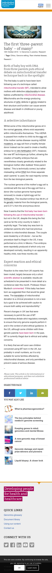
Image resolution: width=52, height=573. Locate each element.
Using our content (12, 523)
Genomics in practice (30, 52)
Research (42, 52)
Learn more (32, 568)
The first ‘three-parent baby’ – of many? (23, 46)
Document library (12, 519)
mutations (8, 143)
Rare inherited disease (38, 55)
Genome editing (22, 55)
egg (41, 136)
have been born (26, 332)
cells (18, 101)
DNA (23, 172)
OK (19, 568)
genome (18, 129)
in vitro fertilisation (22, 150)
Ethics (13, 55)
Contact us (9, 527)
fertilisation (9, 198)
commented (18, 288)
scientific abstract (12, 277)
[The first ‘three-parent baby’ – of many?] (22, 32)
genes (34, 101)
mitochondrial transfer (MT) (16, 87)
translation (19, 295)
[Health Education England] (33, 7)
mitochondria (31, 91)
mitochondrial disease (34, 94)
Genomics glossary (13, 514)
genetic (10, 202)
